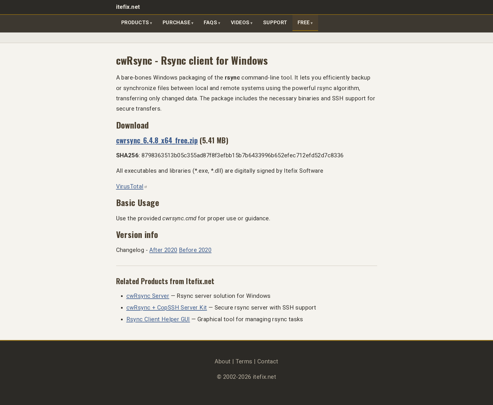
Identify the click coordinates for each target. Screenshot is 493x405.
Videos (240, 22)
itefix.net (128, 7)
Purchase (176, 22)
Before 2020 (195, 250)
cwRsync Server (147, 295)
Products (135, 22)
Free (304, 22)
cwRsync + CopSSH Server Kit (166, 307)
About (223, 361)
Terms (244, 361)
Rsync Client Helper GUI (158, 319)
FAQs (210, 22)
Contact (267, 361)
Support (275, 22)
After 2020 (163, 250)
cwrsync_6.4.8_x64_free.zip (157, 140)
